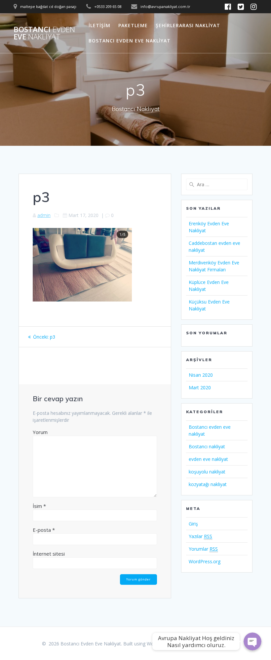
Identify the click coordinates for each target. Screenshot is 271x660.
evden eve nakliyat (208, 459)
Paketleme (133, 25)
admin (44, 215)
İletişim (99, 25)
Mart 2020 (200, 387)
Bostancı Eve (44, 33)
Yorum (40, 432)
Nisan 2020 (201, 375)
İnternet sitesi (49, 553)
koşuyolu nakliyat (207, 471)
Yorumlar (203, 549)
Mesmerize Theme (209, 643)
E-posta (44, 529)
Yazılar (200, 536)
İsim (39, 506)
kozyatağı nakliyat (208, 484)
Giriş (193, 524)
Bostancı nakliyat (207, 446)
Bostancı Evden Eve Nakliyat (130, 40)
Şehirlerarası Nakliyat (188, 25)
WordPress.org (204, 561)
